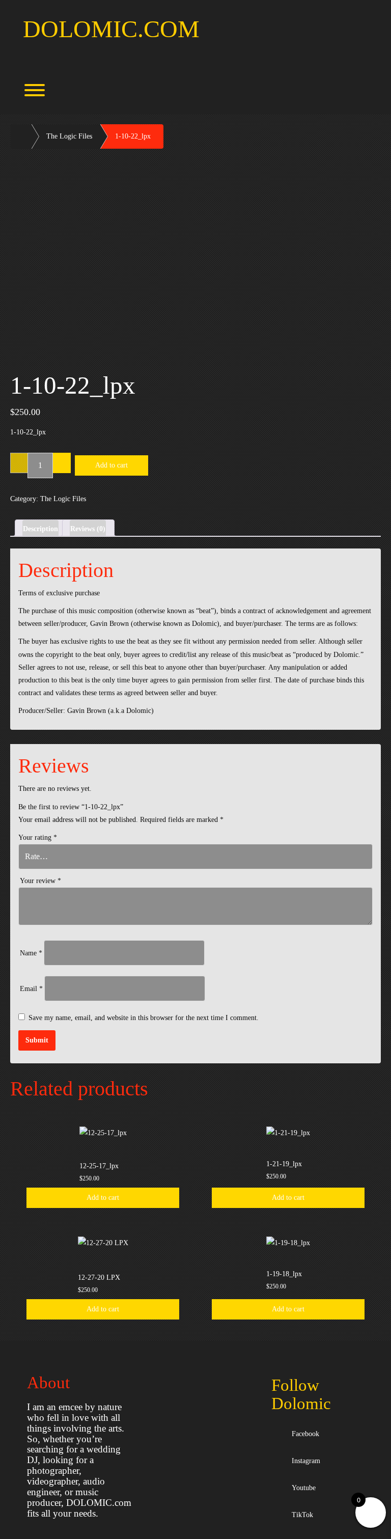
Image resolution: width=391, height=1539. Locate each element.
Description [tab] (40, 529)
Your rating (37, 837)
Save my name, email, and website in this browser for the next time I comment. (144, 1018)
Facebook (303, 1434)
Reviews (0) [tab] (87, 529)
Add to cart (111, 465)
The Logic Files (69, 136)
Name (31, 953)
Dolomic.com (111, 28)
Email (31, 989)
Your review (40, 881)
